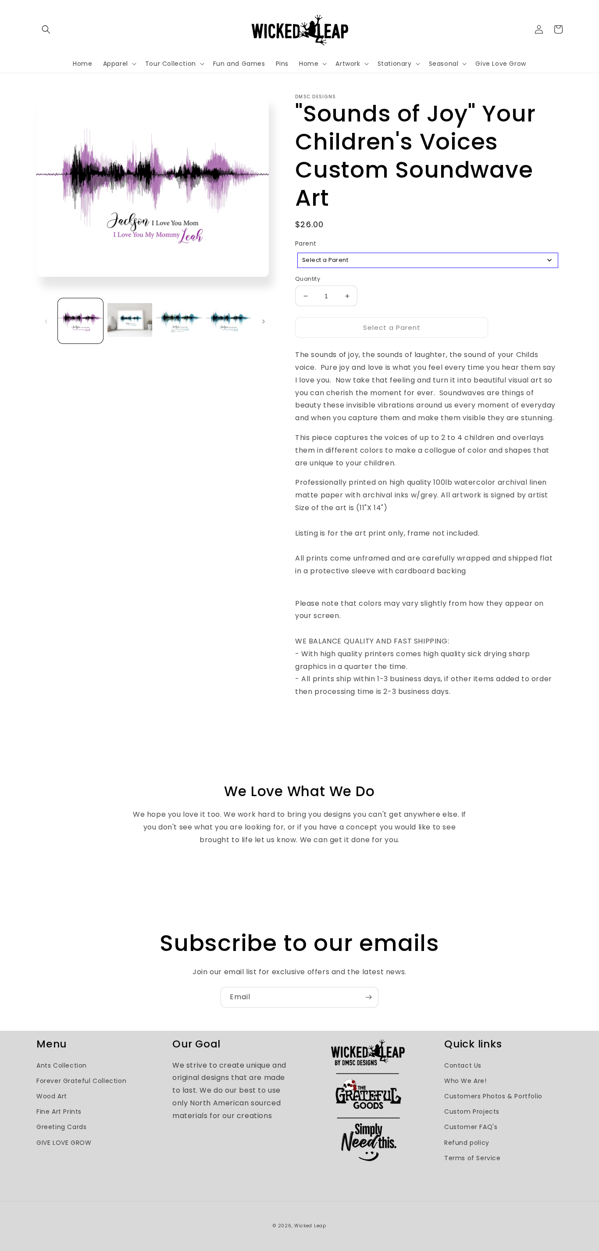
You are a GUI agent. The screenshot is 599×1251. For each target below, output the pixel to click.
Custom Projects (471, 1111)
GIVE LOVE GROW (63, 1142)
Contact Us (462, 1065)
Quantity (307, 279)
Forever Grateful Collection (81, 1080)
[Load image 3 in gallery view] (179, 320)
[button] (46, 29)
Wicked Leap (310, 1225)
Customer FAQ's (470, 1126)
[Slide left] (46, 320)
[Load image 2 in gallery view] (130, 320)
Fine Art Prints (59, 1111)
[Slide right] (263, 320)
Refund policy (466, 1142)
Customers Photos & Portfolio (493, 1096)
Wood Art (51, 1096)
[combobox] (427, 260)
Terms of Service (472, 1158)
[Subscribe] (368, 997)
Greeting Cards (61, 1126)
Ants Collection (61, 1065)
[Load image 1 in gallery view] (80, 320)
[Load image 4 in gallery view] (228, 320)
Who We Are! (465, 1080)
